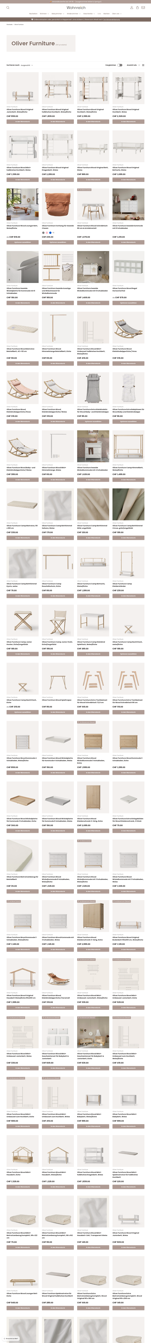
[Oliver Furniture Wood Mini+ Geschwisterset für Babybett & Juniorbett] (58, 1032)
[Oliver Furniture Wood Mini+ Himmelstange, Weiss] (58, 446)
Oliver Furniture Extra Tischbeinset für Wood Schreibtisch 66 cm (127, 701)
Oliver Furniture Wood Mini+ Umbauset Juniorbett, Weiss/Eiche (92, 996)
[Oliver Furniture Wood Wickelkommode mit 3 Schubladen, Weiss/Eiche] (93, 855)
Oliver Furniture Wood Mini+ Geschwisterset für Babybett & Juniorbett (55, 1056)
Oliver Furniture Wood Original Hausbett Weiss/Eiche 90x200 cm (21, 996)
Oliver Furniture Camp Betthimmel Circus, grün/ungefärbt (127, 526)
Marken (106, 13)
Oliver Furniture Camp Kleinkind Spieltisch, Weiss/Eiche (91, 643)
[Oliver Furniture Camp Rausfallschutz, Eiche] (58, 562)
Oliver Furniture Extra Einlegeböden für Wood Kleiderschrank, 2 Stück (127, 819)
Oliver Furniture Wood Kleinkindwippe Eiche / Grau (124, 350)
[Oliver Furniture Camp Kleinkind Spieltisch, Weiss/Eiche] (93, 621)
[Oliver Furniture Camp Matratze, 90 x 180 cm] (23, 504)
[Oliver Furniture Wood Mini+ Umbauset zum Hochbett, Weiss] (58, 1093)
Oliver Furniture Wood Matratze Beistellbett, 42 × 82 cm (20, 350)
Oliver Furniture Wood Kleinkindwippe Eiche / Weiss (54, 410)
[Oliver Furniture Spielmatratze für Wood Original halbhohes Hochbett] (58, 1272)
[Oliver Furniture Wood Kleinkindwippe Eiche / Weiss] (58, 388)
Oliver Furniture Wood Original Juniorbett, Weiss (125, 1234)
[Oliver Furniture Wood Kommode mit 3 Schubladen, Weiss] (58, 916)
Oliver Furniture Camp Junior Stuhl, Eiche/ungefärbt (57, 643)
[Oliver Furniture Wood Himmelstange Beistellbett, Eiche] (58, 328)
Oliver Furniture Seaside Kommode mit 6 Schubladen (127, 227)
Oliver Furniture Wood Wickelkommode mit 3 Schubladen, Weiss (128, 879)
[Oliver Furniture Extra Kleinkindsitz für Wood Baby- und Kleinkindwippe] (93, 388)
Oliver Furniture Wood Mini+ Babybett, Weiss (124, 1115)
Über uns (115, 13)
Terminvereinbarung (111, 19)
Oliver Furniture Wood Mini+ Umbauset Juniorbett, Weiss (19, 1054)
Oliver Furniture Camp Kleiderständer (122, 585)
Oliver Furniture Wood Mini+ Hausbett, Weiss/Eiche (54, 1173)
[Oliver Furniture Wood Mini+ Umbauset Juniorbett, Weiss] (23, 1032)
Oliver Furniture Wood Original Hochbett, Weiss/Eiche (90, 110)
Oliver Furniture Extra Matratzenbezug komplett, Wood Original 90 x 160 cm (92, 1296)
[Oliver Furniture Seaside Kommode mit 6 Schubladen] (128, 204)
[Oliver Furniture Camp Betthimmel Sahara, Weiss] (58, 504)
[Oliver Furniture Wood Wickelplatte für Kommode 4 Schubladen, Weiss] (58, 737)
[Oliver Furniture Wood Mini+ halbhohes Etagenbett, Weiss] (93, 1151)
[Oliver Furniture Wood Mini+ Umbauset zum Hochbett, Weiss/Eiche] (128, 1032)
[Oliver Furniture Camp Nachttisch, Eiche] (23, 679)
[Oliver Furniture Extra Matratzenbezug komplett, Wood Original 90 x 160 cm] (93, 1272)
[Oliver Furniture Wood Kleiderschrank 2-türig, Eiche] (93, 797)
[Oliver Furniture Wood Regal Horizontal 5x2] (128, 267)
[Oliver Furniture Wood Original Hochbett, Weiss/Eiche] (93, 88)
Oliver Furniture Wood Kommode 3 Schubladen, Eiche (127, 759)
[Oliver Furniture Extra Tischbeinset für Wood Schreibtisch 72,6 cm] (93, 679)
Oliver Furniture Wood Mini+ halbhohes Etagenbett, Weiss (90, 1173)
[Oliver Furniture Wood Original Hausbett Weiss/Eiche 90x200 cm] (23, 974)
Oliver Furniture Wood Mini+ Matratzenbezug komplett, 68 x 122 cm (22, 1235)
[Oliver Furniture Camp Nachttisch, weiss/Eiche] (128, 621)
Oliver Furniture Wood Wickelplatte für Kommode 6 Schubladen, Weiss (57, 819)
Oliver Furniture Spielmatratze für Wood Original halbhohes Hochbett (57, 1294)
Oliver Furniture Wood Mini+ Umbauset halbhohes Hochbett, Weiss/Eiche (91, 351)
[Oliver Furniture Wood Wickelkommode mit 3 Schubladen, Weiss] (128, 855)
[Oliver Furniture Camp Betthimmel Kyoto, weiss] (23, 562)
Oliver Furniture (18, 24)
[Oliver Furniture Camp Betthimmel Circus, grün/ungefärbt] (128, 504)
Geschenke (88, 13)
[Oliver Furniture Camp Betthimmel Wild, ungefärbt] (93, 504)
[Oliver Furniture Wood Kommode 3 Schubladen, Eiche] (128, 737)
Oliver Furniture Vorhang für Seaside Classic (58, 227)
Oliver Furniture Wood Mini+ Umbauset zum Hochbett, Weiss (56, 1115)
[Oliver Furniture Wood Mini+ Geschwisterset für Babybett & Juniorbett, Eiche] (93, 1032)
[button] (137, 7)
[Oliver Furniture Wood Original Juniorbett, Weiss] (128, 1212)
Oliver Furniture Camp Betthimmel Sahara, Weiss (57, 526)
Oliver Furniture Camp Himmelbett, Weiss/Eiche (127, 468)
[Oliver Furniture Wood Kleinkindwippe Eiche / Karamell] (58, 974)
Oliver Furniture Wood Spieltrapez (56, 700)
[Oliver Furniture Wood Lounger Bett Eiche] (23, 1272)
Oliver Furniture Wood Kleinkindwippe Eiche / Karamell (56, 996)
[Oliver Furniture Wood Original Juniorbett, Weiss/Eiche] (23, 88)
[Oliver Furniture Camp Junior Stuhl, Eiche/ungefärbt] (58, 621)
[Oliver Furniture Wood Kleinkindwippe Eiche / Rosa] (23, 388)
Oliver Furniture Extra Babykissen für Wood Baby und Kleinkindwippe (128, 410)
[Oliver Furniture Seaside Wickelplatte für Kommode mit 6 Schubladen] (23, 267)
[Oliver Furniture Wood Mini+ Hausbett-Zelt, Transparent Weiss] (93, 1212)
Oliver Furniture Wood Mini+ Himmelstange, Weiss (54, 468)
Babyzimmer (57, 13)
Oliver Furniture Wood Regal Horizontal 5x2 (124, 289)
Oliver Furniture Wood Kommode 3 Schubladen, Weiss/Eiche (21, 938)
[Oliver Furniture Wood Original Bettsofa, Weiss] (128, 146)
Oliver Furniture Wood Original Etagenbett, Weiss (55, 168)
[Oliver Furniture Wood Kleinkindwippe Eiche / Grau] (128, 328)
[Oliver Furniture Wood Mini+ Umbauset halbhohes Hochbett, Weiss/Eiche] (93, 328)
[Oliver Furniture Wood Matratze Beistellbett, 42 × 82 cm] (23, 328)
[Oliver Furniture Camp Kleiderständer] (128, 562)
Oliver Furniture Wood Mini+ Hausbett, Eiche (19, 1173)
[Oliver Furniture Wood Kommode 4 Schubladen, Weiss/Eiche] (23, 737)
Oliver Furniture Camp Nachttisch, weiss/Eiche (127, 643)
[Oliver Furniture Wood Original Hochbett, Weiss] (128, 88)
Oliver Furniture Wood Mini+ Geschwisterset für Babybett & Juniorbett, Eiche (90, 1056)
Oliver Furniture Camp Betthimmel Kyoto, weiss (22, 585)
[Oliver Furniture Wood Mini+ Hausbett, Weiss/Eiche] (58, 1151)
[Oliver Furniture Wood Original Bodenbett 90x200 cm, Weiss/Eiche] (128, 916)
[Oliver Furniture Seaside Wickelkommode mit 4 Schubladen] (93, 446)
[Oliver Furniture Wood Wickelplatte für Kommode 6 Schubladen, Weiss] (58, 797)
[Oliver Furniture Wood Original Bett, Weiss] (93, 146)
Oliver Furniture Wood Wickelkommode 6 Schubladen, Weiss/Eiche (56, 879)
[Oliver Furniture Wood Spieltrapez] (58, 679)
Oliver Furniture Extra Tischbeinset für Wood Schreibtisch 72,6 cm (92, 701)
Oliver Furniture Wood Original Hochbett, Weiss (125, 110)
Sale (99, 13)
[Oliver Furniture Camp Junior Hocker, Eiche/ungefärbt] (23, 621)
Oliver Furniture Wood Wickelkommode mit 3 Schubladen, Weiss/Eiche (92, 879)
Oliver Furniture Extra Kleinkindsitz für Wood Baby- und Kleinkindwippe (93, 410)
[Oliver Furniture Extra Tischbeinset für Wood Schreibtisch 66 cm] (128, 679)
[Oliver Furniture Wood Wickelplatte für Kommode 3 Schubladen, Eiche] (23, 797)
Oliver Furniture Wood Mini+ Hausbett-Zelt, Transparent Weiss (92, 1234)
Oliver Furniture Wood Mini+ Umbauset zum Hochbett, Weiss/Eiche (124, 1056)
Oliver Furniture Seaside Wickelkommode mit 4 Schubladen (92, 468)
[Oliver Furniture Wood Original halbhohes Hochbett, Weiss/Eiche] (58, 88)
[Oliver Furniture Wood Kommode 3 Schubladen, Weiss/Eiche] (23, 916)
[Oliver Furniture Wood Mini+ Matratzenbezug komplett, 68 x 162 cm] (58, 1212)
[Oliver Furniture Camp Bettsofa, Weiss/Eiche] (93, 562)
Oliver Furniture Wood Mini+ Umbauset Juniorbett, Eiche (124, 996)
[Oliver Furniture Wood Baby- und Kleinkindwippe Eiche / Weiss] (23, 446)
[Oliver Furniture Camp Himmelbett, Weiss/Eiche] (128, 446)
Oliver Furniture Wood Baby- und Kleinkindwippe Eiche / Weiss (21, 468)
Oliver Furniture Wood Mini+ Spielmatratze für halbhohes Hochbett (125, 1174)
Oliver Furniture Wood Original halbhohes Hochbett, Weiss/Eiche (56, 110)
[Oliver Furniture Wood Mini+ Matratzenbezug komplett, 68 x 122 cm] (23, 1212)
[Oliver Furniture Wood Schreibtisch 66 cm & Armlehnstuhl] (93, 204)
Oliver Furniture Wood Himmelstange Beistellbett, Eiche (56, 350)
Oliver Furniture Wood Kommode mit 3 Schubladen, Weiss (58, 938)
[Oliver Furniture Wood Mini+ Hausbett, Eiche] (23, 1151)
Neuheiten (33, 13)
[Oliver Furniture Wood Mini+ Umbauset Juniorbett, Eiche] (128, 974)
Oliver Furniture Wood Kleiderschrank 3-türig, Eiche (90, 938)
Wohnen (43, 13)
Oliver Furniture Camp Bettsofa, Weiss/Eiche (91, 585)
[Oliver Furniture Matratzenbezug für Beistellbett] (23, 855)
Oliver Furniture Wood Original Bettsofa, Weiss (125, 168)
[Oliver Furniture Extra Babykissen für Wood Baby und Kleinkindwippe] (128, 388)
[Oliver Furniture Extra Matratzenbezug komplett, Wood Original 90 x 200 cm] (128, 1272)
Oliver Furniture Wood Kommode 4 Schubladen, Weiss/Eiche (22, 759)
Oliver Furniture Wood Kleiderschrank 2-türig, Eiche (90, 819)
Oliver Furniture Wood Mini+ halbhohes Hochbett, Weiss (19, 168)
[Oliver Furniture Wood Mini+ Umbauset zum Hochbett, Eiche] (23, 1093)
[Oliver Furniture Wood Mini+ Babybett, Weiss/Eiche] (93, 1093)
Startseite (9, 24)
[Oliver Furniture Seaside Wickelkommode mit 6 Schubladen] (93, 267)
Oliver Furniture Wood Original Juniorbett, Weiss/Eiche (20, 110)
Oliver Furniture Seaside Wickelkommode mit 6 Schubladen (92, 289)
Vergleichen (110, 65)
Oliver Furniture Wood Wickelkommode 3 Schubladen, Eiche (91, 760)
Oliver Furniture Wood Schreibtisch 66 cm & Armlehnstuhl (92, 227)
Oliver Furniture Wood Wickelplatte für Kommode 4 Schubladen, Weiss (57, 759)
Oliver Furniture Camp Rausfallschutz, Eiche (51, 585)
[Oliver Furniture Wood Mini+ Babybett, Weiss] (128, 1093)
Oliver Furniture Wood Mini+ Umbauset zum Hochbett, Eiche (20, 1115)
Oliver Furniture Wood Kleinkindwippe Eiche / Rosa (19, 410)
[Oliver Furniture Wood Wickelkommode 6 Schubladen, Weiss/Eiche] (58, 855)
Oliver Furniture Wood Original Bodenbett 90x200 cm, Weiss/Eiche (127, 938)
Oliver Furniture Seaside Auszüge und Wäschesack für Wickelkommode (56, 290)
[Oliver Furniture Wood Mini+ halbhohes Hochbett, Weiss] (23, 146)
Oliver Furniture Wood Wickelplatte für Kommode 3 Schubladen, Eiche (22, 819)
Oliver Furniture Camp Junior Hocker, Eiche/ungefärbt (19, 643)
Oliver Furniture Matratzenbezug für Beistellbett (22, 878)
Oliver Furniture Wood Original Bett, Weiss (92, 168)
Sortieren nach (13, 65)
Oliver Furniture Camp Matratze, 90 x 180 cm (22, 526)
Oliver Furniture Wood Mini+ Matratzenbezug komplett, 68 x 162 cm (57, 1235)
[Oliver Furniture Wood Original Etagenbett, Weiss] (58, 146)
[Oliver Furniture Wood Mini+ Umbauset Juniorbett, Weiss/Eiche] (93, 974)
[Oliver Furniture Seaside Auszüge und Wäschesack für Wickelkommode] (58, 267)
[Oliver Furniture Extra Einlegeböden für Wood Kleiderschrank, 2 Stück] (128, 797)
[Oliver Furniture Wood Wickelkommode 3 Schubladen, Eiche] (93, 737)
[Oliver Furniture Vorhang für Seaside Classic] (58, 204)
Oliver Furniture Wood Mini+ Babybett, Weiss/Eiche (89, 1115)
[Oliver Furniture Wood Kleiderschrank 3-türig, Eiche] (93, 916)
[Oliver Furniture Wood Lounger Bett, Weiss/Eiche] (23, 204)
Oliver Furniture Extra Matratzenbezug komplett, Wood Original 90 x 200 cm (127, 1296)
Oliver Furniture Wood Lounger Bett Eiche (22, 1294)
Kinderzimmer (72, 13)
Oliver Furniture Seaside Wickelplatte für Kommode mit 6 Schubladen (21, 290)
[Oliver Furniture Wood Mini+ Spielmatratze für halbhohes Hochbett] (128, 1151)
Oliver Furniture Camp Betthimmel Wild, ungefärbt (92, 526)
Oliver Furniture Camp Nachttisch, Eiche (22, 701)
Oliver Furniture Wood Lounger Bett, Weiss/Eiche (22, 227)
